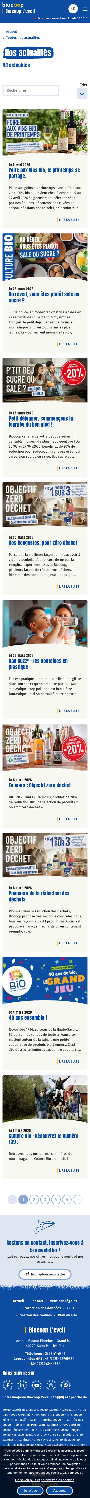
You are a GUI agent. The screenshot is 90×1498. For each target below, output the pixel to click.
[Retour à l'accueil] (13, 5)
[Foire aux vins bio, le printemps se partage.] (45, 134)
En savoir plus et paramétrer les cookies (44, 1480)
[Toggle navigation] (85, 10)
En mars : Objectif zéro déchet (40, 785)
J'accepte (60, 1490)
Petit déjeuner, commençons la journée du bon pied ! (41, 422)
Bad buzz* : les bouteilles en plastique (38, 664)
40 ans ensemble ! (28, 1018)
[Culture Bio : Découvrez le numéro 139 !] (45, 1100)
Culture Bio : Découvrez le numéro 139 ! (43, 1139)
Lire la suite (70, 220)
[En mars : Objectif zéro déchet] (45, 749)
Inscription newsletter (48, 1274)
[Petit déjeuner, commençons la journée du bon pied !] (45, 383)
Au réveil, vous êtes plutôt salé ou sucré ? (44, 297)
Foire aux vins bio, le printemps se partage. (44, 173)
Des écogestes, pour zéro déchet (43, 543)
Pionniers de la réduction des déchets (39, 896)
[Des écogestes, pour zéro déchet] (45, 507)
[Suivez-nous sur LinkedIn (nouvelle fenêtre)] (22, 1385)
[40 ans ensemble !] (45, 982)
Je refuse (30, 1490)
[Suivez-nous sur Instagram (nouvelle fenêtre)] (51, 1385)
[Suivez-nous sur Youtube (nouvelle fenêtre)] (36, 1385)
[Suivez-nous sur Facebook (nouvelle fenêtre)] (8, 1385)
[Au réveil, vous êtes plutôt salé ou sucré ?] (45, 258)
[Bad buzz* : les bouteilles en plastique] (45, 625)
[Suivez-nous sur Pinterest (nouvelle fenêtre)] (65, 1385)
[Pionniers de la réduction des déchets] (45, 857)
